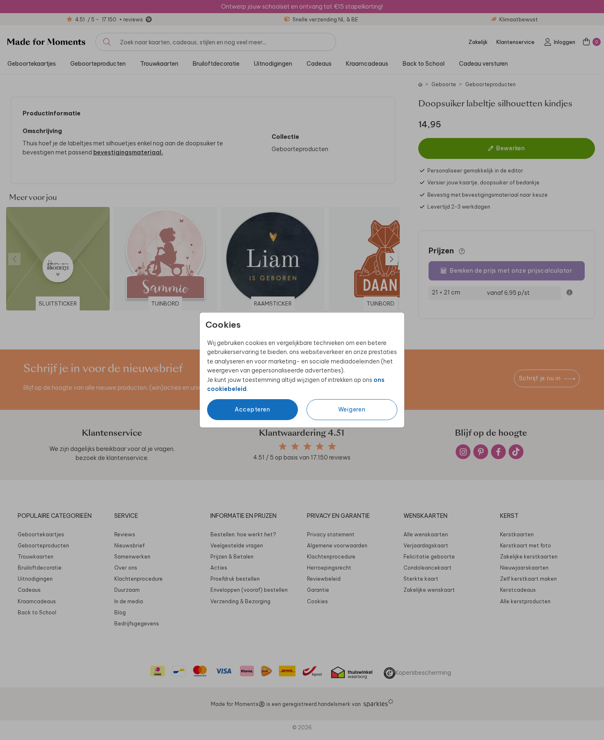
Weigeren (352, 409)
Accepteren (252, 409)
